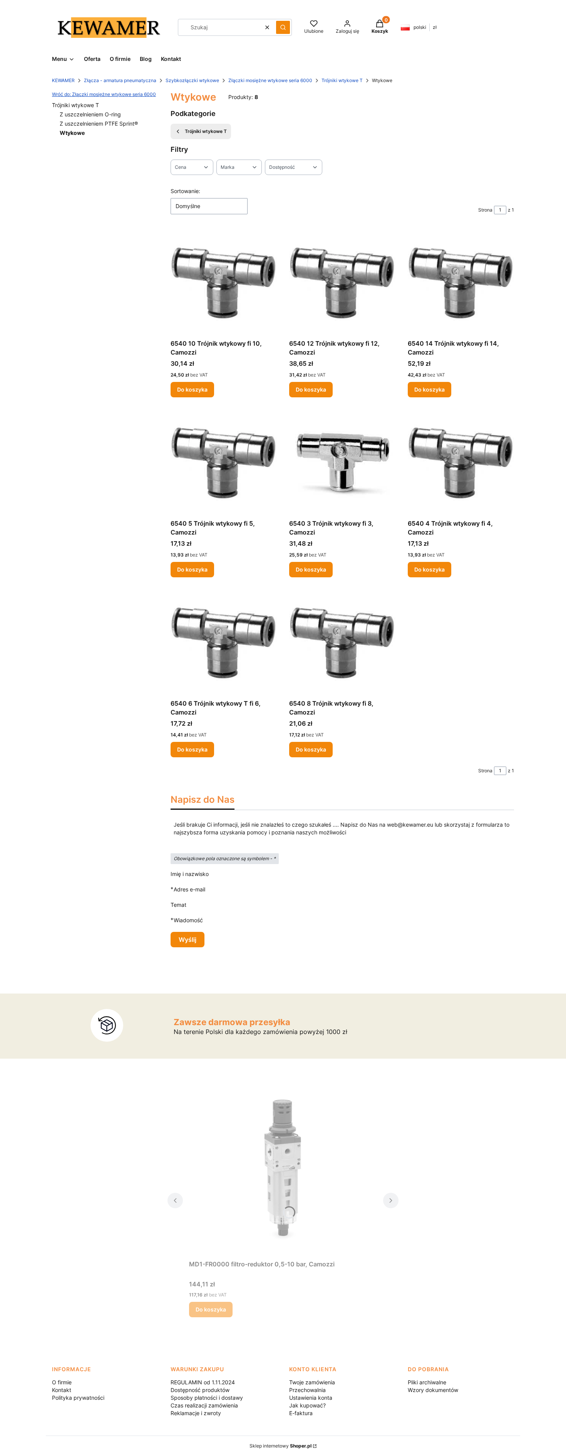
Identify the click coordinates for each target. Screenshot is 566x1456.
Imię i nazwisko (190, 874)
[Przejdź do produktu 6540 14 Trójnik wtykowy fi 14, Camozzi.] (461, 283)
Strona (485, 210)
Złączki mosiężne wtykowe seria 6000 (270, 80)
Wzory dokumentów (433, 1390)
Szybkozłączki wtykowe (192, 80)
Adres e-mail (189, 889)
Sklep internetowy (280, 1446)
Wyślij (187, 939)
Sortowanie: (185, 191)
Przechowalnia (307, 1390)
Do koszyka (192, 389)
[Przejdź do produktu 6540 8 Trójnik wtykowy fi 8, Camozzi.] (342, 643)
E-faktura (301, 1413)
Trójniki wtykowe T (342, 80)
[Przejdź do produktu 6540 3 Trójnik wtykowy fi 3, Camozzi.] (342, 463)
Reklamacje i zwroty (196, 1413)
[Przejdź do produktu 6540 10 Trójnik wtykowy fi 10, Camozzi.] (224, 283)
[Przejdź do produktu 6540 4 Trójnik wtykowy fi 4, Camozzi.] (461, 463)
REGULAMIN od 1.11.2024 (203, 1382)
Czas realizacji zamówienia (204, 1405)
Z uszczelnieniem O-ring (90, 114)
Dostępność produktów (200, 1390)
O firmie (62, 1382)
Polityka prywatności (78, 1397)
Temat (178, 904)
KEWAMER (63, 80)
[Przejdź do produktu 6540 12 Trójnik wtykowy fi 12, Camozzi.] (342, 283)
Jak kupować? (307, 1405)
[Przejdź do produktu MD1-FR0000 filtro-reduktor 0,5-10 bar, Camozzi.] (283, 1170)
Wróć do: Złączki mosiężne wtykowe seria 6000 (104, 94)
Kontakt (61, 1390)
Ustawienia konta (310, 1397)
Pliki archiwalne (427, 1382)
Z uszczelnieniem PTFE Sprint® (99, 123)
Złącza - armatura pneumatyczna (120, 80)
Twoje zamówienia (312, 1382)
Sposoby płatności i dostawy (207, 1397)
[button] (283, 27)
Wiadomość (188, 919)
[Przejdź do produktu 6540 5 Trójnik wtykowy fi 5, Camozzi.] (224, 463)
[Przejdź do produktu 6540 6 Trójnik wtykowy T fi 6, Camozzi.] (224, 643)
